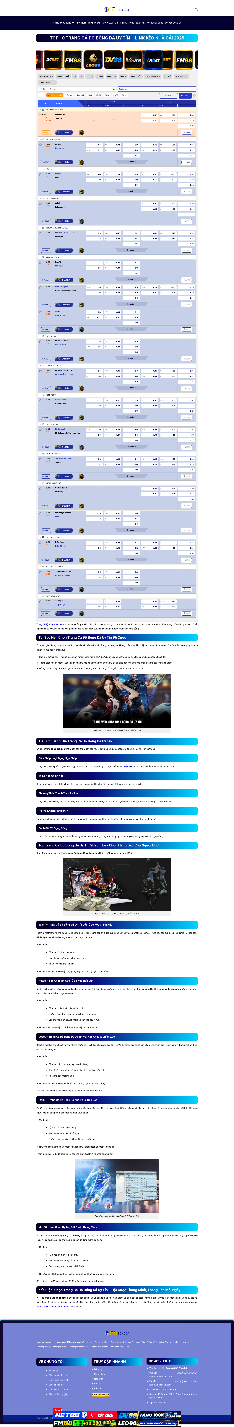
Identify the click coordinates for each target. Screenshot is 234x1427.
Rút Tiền (98, 1383)
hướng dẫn (107, 23)
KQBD (131, 23)
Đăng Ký (98, 1369)
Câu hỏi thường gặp (58, 1394)
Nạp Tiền (98, 1379)
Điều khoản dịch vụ (58, 1375)
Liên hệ (97, 1388)
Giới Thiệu (53, 1370)
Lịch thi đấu (121, 23)
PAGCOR (128, 766)
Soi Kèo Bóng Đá (173, 23)
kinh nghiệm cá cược (152, 23)
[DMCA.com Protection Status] (101, 1394)
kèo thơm (81, 23)
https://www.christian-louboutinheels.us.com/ (58, 1306)
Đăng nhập (99, 1374)
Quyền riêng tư (56, 1384)
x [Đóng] (57, 1410)
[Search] (196, 9)
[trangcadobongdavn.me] (117, 9)
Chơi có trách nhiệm (58, 1389)
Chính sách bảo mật (58, 1380)
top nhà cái (94, 23)
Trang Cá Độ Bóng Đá (63, 23)
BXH (138, 23)
